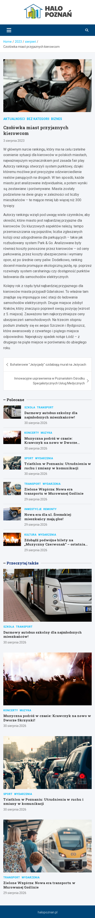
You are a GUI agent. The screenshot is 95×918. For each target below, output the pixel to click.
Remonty (50, 509)
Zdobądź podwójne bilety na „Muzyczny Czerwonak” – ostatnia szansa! (54, 544)
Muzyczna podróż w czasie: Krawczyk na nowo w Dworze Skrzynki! (50, 442)
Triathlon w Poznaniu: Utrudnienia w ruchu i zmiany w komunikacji (57, 465)
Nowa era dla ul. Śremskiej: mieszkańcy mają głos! (48, 516)
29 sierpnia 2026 (35, 499)
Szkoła (29, 407)
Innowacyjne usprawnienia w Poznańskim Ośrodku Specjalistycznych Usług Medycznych (49, 381)
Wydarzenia (44, 458)
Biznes (56, 119)
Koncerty (31, 432)
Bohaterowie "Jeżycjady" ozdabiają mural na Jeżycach (48, 364)
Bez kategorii (38, 119)
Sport (28, 458)
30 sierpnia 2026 (35, 423)
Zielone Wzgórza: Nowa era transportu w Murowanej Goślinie (54, 491)
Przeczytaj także (23, 563)
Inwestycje (33, 509)
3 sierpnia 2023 (14, 140)
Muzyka (46, 432)
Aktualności (14, 119)
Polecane (15, 399)
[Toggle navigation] (9, 30)
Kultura (30, 534)
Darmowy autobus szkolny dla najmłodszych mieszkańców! (50, 415)
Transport (45, 407)
